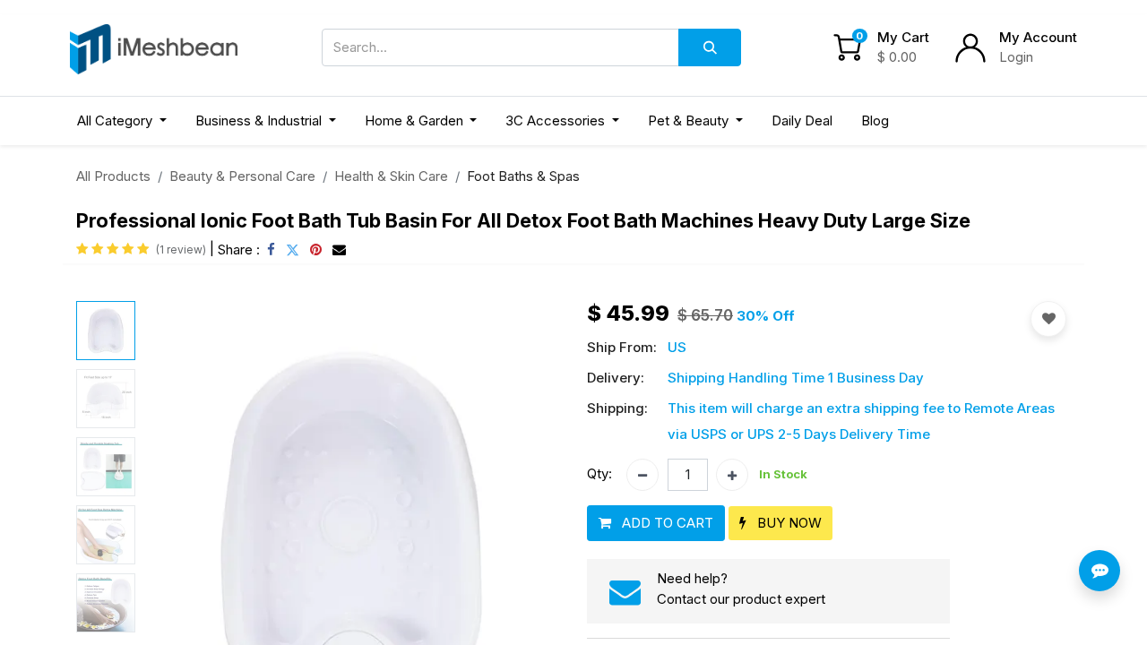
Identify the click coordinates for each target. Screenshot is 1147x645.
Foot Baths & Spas (523, 176)
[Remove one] (642, 475)
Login (1016, 56)
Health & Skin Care (391, 176)
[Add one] (732, 475)
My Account (1038, 37)
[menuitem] (802, 121)
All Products (113, 176)
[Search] (709, 47)
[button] (656, 523)
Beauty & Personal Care (242, 176)
